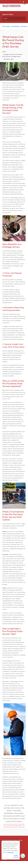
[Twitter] (23, 2)
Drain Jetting (6, 26)
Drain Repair (24, 26)
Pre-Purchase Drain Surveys (14, 825)
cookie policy (10, 852)
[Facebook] (20, 2)
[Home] (12, 6)
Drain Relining (15, 26)
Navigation (25, 4)
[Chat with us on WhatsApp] (23, 856)
